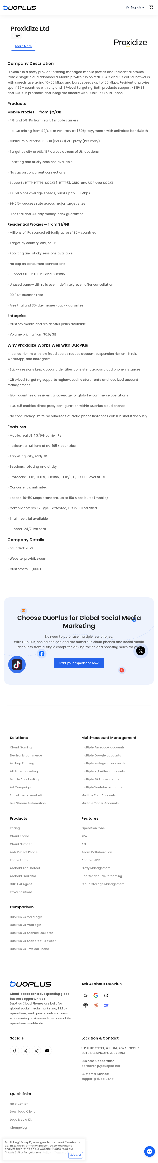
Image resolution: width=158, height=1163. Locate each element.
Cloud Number (21, 844)
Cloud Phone (19, 836)
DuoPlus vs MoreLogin (26, 917)
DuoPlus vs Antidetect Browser (33, 941)
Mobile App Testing (24, 779)
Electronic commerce (26, 755)
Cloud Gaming (21, 747)
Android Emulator (23, 876)
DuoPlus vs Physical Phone (29, 949)
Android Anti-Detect (25, 868)
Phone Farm (19, 860)
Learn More (23, 46)
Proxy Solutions (21, 892)
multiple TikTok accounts (100, 779)
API (83, 844)
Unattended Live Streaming (101, 876)
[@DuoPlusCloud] (47, 1050)
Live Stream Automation (28, 803)
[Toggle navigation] (151, 7)
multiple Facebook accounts (103, 747)
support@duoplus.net (98, 1079)
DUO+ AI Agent (21, 884)
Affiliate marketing (24, 771)
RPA (84, 836)
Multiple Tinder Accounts (100, 803)
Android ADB (90, 860)
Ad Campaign (20, 787)
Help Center (19, 1104)
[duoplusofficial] (14, 1050)
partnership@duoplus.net (100, 1066)
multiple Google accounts (101, 755)
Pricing (15, 828)
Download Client (22, 1111)
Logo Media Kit (21, 1120)
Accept (75, 1155)
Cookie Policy (14, 1152)
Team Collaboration (96, 852)
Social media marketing (27, 795)
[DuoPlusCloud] (25, 1050)
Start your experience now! (79, 663)
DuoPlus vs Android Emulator (31, 933)
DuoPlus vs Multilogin (25, 925)
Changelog (18, 1128)
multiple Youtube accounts (101, 787)
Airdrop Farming (22, 763)
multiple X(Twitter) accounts (103, 771)
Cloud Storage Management (102, 884)
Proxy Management (95, 868)
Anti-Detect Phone (23, 852)
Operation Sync (93, 828)
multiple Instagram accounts (103, 763)
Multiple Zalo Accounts (98, 795)
